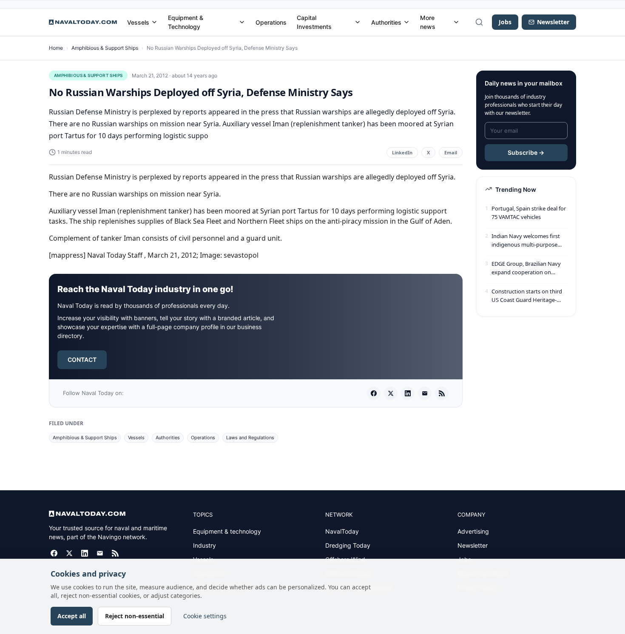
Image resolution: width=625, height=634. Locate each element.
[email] (425, 393)
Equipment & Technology (185, 22)
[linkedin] (408, 393)
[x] (391, 393)
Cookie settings (205, 616)
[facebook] (374, 393)
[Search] (479, 22)
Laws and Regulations (250, 438)
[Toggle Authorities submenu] (406, 22)
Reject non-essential (134, 616)
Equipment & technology (227, 531)
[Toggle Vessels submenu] (154, 22)
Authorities (386, 22)
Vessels (138, 22)
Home (56, 48)
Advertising (473, 531)
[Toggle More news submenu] (456, 22)
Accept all (71, 616)
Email (450, 152)
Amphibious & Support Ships (104, 48)
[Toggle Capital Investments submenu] (357, 22)
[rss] (442, 393)
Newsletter (472, 545)
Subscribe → (526, 152)
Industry (204, 545)
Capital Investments (314, 22)
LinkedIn (402, 152)
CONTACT (82, 359)
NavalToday (342, 531)
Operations (271, 22)
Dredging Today (347, 545)
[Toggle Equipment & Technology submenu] (242, 22)
